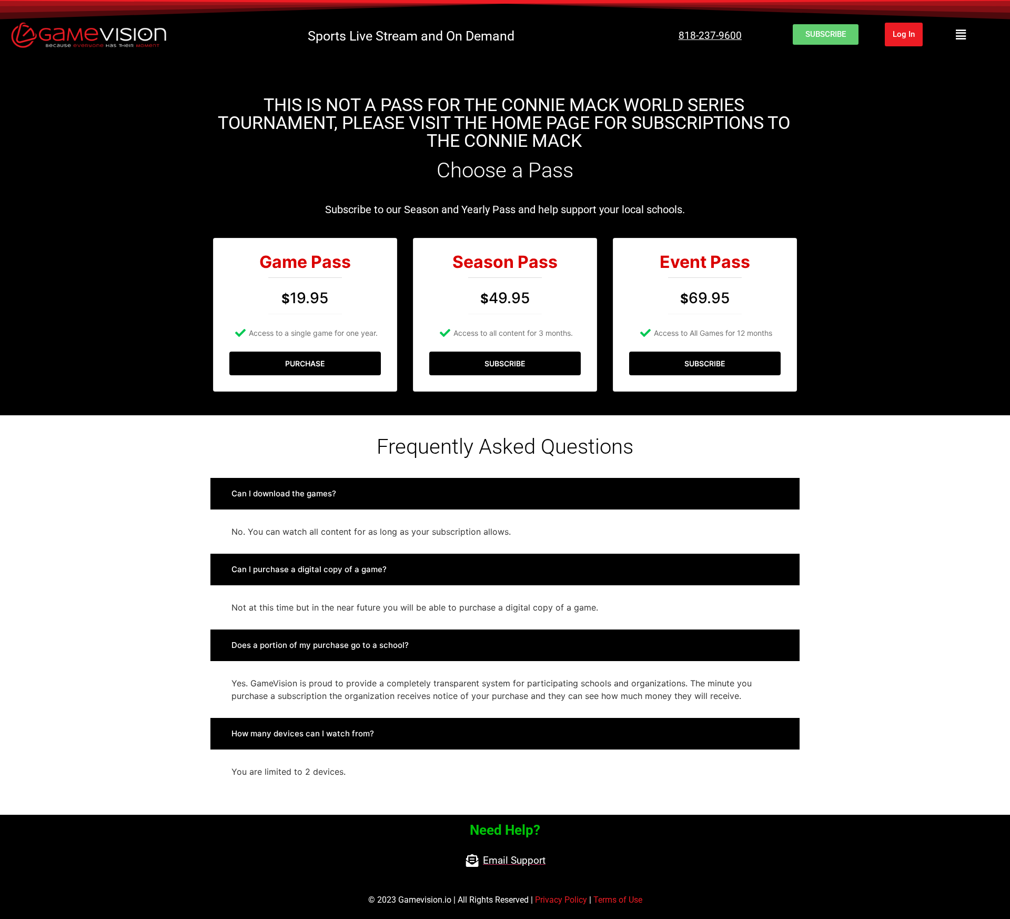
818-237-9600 (710, 35)
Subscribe (505, 363)
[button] (960, 34)
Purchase (305, 363)
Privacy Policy (561, 900)
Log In (904, 34)
